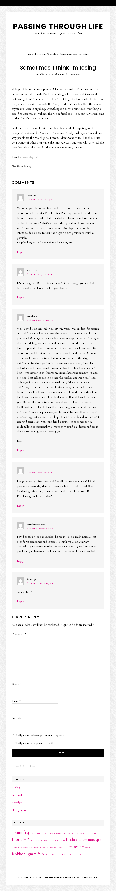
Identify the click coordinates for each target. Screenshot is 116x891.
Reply (20, 252)
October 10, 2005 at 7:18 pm (40, 527)
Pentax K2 (75, 846)
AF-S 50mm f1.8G (35, 833)
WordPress (84, 877)
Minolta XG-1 (27, 847)
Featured (17, 795)
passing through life (58, 26)
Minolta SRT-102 (17, 847)
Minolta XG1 (36, 847)
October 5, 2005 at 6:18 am (39, 274)
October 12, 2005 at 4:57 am (40, 583)
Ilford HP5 (21, 839)
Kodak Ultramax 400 (84, 839)
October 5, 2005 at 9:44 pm (40, 319)
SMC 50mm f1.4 (56, 855)
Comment (19, 634)
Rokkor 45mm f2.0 (28, 853)
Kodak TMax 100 (48, 840)
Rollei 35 (47, 855)
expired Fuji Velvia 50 (66, 833)
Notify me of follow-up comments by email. (40, 735)
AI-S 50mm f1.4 (47, 833)
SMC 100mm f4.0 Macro (69, 855)
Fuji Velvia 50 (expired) (81, 833)
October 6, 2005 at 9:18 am (39, 472)
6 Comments (74, 73)
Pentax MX (88, 847)
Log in (94, 877)
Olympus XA (61, 847)
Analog (16, 787)
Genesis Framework (66, 877)
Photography (19, 810)
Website (16, 718)
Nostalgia (28, 166)
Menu (58, 3)
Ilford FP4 (93, 833)
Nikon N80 (52, 847)
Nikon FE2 (44, 847)
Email (16, 701)
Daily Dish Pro (46, 877)
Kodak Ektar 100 (36, 840)
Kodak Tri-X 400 (59, 840)
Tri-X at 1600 (82, 855)
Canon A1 (55, 833)
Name (16, 684)
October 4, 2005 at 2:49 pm (39, 199)
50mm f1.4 (20, 832)
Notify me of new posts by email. (33, 743)
